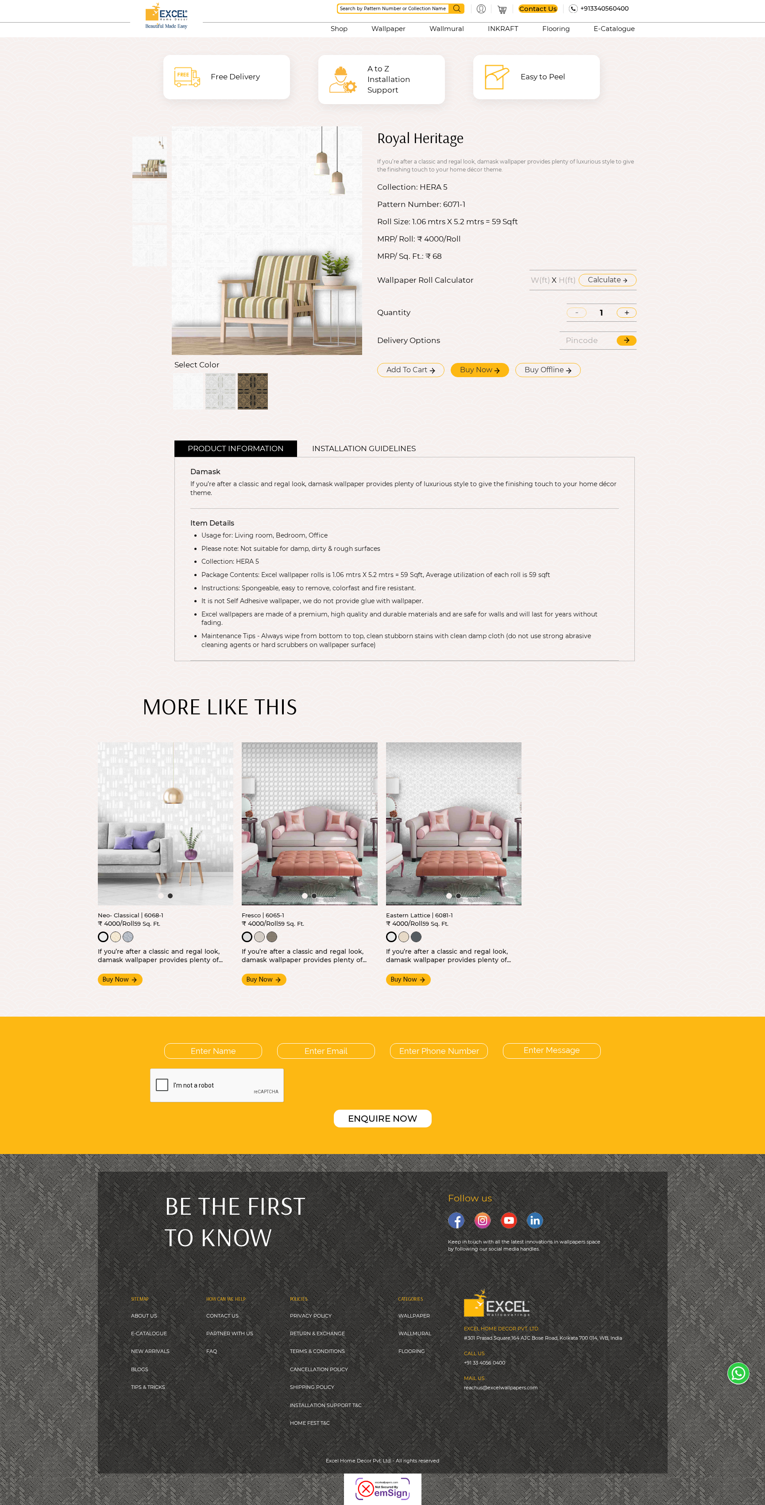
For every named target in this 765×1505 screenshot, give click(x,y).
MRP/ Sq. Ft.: (400, 256)
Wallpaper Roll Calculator (425, 280)
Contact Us (538, 8)
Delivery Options (408, 340)
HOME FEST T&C (310, 1423)
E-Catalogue (614, 28)
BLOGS (139, 1369)
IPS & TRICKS (149, 1387)
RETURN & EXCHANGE (317, 1333)
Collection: (397, 187)
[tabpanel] (166, 823)
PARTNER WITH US (229, 1333)
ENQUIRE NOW (382, 1118)
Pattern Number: (409, 204)
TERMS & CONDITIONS (317, 1351)
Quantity (393, 312)
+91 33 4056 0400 (484, 1363)
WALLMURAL (414, 1333)
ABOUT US (144, 1316)
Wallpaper (388, 28)
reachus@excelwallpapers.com (501, 1387)
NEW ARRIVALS (150, 1351)
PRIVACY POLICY (311, 1316)
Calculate (605, 280)
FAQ (211, 1351)
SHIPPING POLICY (312, 1387)
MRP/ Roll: (396, 239)
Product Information (236, 448)
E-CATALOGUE (149, 1333)
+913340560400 (604, 8)
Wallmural (446, 28)
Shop (339, 28)
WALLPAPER (414, 1316)
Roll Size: (393, 222)
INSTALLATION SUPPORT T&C (326, 1405)
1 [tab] (161, 896)
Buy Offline (545, 370)
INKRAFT (503, 28)
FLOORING (411, 1351)
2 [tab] (170, 896)
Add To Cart (407, 370)
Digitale (429, 1483)
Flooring (556, 28)
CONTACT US (222, 1316)
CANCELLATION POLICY (319, 1369)
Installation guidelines (364, 448)
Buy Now (477, 370)
